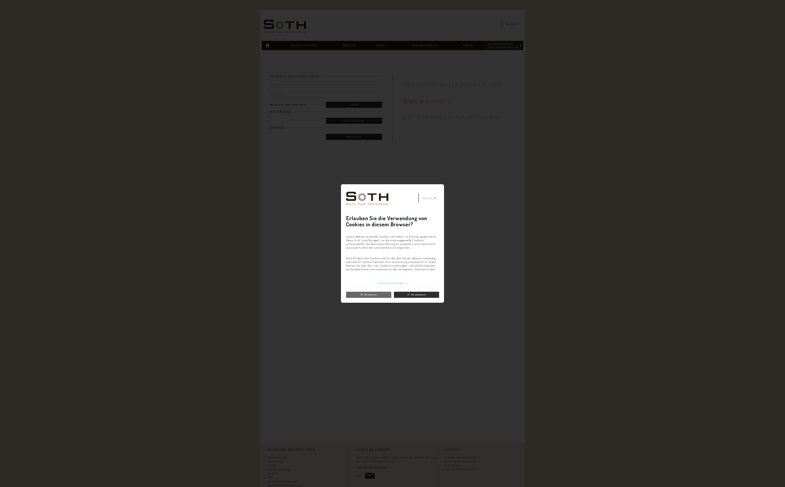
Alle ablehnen (370, 295)
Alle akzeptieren (418, 295)
